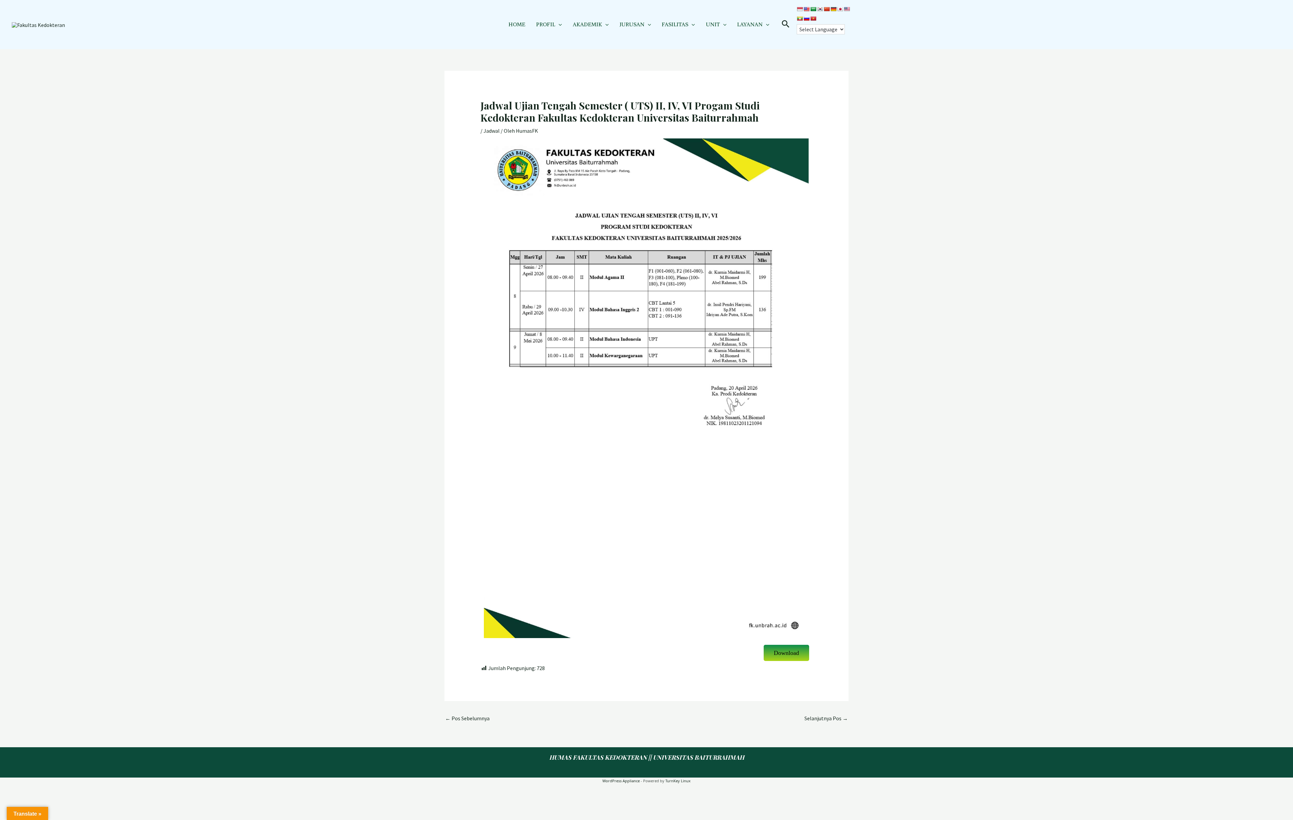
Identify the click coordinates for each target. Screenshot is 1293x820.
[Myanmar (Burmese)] (800, 18)
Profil (545, 24)
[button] (558, 24)
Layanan (750, 24)
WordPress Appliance (621, 780)
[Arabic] (813, 9)
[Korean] (820, 9)
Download (786, 653)
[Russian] (806, 18)
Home (516, 24)
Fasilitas (675, 24)
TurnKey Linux (678, 780)
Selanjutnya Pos (826, 718)
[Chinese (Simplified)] (827, 9)
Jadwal (492, 130)
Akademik (587, 24)
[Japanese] (840, 9)
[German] (833, 9)
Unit (713, 24)
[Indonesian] (800, 9)
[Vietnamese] (813, 18)
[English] (806, 9)
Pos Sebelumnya (467, 718)
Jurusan (632, 24)
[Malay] (847, 9)
